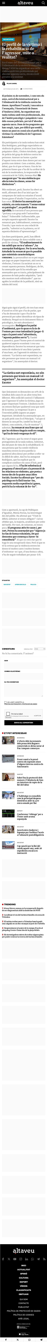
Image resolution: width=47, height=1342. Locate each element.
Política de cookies (23, 1315)
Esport (20, 811)
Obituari (23, 1294)
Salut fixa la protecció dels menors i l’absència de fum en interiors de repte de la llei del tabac (30, 781)
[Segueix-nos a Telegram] (38, 1259)
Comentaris (27, 89)
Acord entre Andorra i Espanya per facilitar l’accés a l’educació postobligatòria (30, 832)
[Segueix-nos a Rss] (44, 1259)
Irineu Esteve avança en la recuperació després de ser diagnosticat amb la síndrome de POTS (22, 909)
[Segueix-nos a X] (9, 1259)
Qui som (24, 1299)
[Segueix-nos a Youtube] (14, 1259)
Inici (23, 1265)
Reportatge (8, 39)
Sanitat (20, 774)
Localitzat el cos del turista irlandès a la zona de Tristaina (23, 916)
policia (33, 584)
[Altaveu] (25, 3)
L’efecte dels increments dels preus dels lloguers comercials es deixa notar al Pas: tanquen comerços (30, 745)
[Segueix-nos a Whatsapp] (32, 1259)
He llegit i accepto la (20, 703)
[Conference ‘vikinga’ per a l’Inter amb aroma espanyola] (8, 813)
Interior (20, 756)
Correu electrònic (12, 671)
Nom (6, 661)
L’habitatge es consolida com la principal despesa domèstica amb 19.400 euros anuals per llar (29, 799)
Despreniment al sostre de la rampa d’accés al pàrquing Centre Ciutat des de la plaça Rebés (22, 929)
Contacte (24, 1303)
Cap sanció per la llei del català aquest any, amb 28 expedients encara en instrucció (29, 849)
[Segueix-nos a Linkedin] (26, 1259)
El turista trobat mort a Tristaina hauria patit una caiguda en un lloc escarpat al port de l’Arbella (23, 922)
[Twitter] (18, 1340)
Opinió (23, 1274)
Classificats (23, 1290)
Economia (21, 738)
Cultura (23, 1278)
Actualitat (23, 1270)
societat (7, 584)
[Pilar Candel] (4, 83)
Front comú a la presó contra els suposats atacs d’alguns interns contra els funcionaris (30, 763)
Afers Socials (20, 584)
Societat (20, 792)
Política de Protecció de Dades (23, 1311)
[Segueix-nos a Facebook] (3, 1259)
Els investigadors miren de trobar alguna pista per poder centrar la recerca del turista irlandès (22, 936)
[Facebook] (6, 1340)
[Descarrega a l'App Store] (23, 1334)
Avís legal (23, 1319)
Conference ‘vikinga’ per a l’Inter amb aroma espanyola (30, 816)
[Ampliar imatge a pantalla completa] (43, 27)
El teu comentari (11, 682)
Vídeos (23, 1286)
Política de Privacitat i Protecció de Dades (20, 704)
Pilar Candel (12, 83)
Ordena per (28, 649)
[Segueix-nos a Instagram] (20, 1259)
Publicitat (23, 1307)
